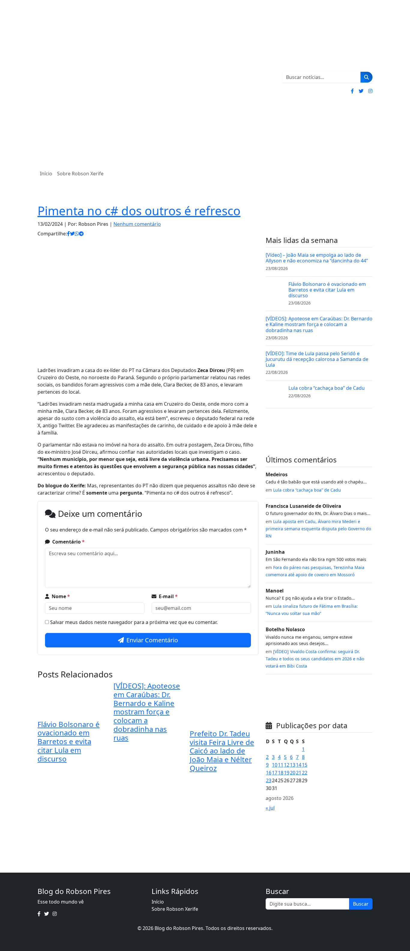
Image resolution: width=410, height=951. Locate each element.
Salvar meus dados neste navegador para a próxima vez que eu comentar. (134, 622)
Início (46, 173)
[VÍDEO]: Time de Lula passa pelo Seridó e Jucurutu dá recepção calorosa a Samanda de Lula (317, 359)
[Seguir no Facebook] (352, 91)
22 (304, 772)
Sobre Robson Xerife (80, 173)
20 (292, 772)
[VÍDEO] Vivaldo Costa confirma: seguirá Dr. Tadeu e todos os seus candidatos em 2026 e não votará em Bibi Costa (315, 659)
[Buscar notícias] (366, 77)
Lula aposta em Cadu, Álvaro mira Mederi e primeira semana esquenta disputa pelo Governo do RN (318, 529)
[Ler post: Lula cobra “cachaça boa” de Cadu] (275, 394)
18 (280, 772)
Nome (61, 596)
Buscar (361, 904)
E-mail (168, 596)
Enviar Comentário (152, 640)
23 (268, 780)
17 (274, 772)
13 (292, 765)
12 (286, 765)
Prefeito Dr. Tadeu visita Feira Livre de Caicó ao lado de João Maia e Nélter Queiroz (222, 750)
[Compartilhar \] (68, 233)
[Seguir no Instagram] (370, 91)
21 (298, 772)
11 (280, 765)
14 (298, 765)
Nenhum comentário (137, 224)
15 (304, 765)
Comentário (68, 541)
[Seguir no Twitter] (361, 91)
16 (268, 772)
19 (286, 772)
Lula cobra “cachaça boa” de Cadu (326, 388)
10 (274, 765)
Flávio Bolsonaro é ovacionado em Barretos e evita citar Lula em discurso (69, 741)
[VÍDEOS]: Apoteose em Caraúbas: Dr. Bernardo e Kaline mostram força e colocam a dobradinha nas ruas (146, 712)
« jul (270, 807)
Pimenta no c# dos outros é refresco (139, 210)
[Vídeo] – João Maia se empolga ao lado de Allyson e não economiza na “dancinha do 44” (317, 258)
